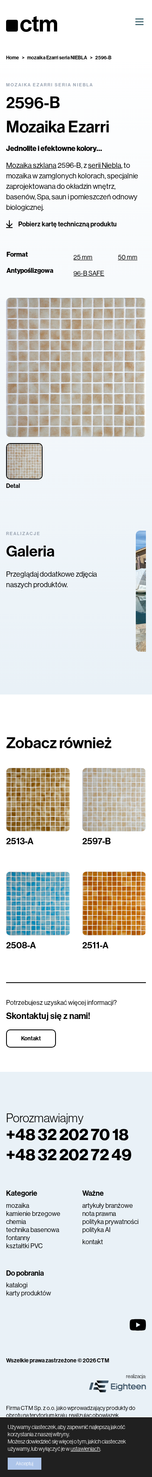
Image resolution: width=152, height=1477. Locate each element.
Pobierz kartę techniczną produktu (67, 224)
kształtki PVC (24, 1246)
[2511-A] (114, 903)
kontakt (92, 1242)
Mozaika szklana (31, 165)
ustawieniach (85, 1449)
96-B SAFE (88, 273)
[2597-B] (114, 800)
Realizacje (23, 533)
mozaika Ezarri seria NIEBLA (57, 58)
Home (12, 58)
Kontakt (31, 1038)
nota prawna (99, 1214)
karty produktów (28, 1293)
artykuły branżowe (107, 1205)
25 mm (82, 257)
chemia (16, 1222)
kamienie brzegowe (33, 1214)
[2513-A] (38, 800)
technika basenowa (32, 1230)
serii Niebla (104, 165)
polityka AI (96, 1230)
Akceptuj (24, 1464)
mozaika (17, 1205)
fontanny (18, 1238)
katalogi (17, 1285)
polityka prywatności (110, 1222)
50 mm (127, 257)
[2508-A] (38, 903)
